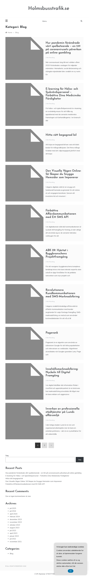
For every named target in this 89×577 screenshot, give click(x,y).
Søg (7, 455)
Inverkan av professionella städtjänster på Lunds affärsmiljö (62, 412)
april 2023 (13, 533)
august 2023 (14, 528)
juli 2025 (13, 508)
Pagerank (52, 332)
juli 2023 (13, 530)
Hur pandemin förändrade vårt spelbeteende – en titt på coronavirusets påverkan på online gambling (43, 473)
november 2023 (16, 522)
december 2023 (16, 519)
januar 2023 (14, 536)
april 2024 (13, 514)
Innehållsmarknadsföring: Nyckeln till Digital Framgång (62, 372)
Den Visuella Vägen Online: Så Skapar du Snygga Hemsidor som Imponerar (63, 174)
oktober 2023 (15, 525)
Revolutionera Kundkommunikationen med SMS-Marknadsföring (63, 293)
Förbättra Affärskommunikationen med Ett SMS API (61, 214)
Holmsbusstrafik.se (48, 8)
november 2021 (16, 542)
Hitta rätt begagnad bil (61, 135)
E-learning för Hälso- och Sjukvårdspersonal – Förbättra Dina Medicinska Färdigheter (37, 476)
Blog (11, 554)
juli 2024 (13, 511)
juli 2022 (13, 539)
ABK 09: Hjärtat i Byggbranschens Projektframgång (57, 253)
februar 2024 (15, 517)
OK (71, 571)
